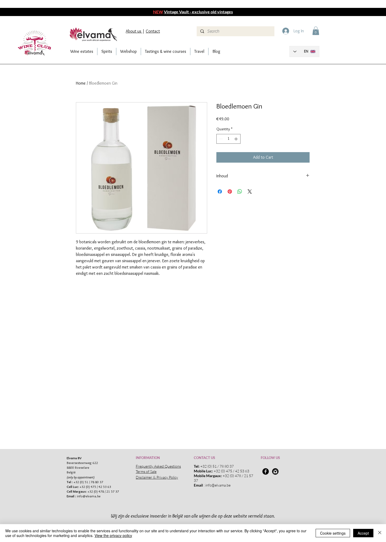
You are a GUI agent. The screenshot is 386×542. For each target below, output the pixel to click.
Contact (153, 31)
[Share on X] (250, 191)
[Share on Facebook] (220, 191)
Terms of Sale (146, 471)
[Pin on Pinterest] (230, 191)
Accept (363, 533)
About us (134, 31)
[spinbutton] (228, 138)
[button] (315, 31)
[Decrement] (220, 138)
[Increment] (236, 138)
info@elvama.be (89, 496)
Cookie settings (333, 533)
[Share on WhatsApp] (240, 191)
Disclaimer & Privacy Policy (157, 477)
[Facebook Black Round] (265, 471)
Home (81, 83)
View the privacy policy (113, 535)
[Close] (380, 533)
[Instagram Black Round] (275, 471)
